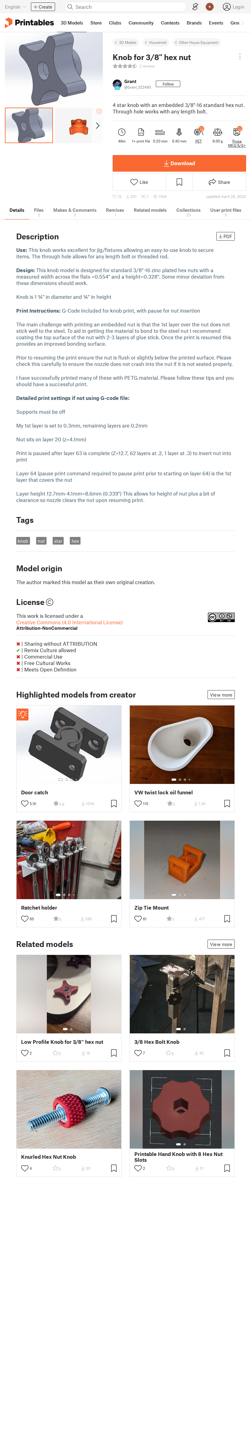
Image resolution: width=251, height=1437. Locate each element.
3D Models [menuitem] (72, 22)
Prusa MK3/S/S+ (237, 143)
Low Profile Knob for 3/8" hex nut (62, 1042)
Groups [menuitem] (238, 22)
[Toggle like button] (24, 803)
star (58, 541)
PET (198, 141)
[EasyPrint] (195, 7)
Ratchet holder (39, 907)
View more (221, 695)
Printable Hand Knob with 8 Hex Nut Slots (178, 1157)
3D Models (128, 42)
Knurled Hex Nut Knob (48, 1157)
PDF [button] (227, 236)
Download (182, 163)
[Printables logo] (29, 22)
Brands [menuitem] (194, 22)
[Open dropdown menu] (240, 56)
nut (41, 541)
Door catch (34, 792)
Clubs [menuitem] (115, 22)
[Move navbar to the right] (242, 22)
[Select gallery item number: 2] (67, 779)
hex (75, 541)
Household (158, 42)
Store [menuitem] (96, 22)
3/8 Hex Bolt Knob (156, 1042)
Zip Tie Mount (151, 907)
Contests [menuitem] (170, 22)
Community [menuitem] (141, 22)
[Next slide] (97, 125)
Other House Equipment (198, 42)
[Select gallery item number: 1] (60, 779)
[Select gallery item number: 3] (71, 779)
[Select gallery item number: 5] (78, 895)
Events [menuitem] (216, 22)
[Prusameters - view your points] (210, 7)
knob (23, 541)
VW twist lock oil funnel (163, 792)
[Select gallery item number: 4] (76, 779)
